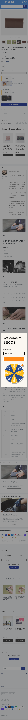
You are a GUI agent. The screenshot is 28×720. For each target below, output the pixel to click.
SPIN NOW (14, 359)
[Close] (25, 335)
